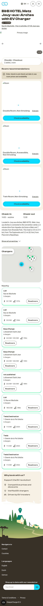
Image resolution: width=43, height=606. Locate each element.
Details (35, 111)
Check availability (21, 118)
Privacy (22, 598)
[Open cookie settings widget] (3, 602)
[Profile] (32, 3)
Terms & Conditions (9, 598)
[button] (21, 296)
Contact (4, 549)
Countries (5, 553)
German (5, 575)
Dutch (4, 570)
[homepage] (5, 4)
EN (25, 4)
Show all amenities (10, 241)
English (4, 566)
